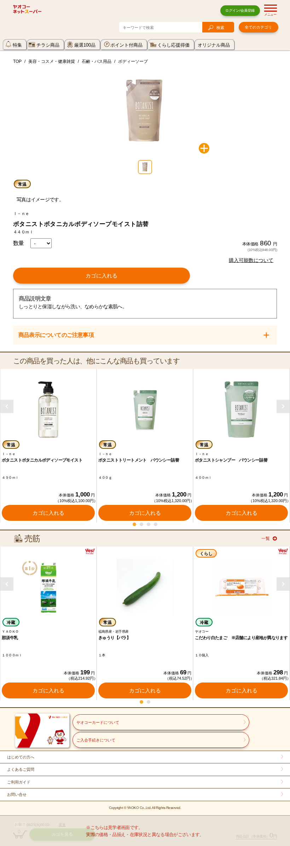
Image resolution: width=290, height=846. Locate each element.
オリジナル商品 (214, 45)
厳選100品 (84, 45)
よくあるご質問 (20, 769)
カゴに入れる (101, 276)
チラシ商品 (47, 45)
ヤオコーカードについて (97, 722)
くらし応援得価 (173, 45)
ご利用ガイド (18, 782)
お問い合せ (17, 794)
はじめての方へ (20, 757)
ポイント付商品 (126, 45)
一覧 (265, 538)
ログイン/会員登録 (240, 10)
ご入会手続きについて (95, 740)
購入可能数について (251, 260)
